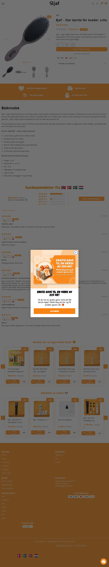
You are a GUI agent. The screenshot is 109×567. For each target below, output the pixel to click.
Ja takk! (54, 311)
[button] (103, 561)
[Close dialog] (76, 252)
